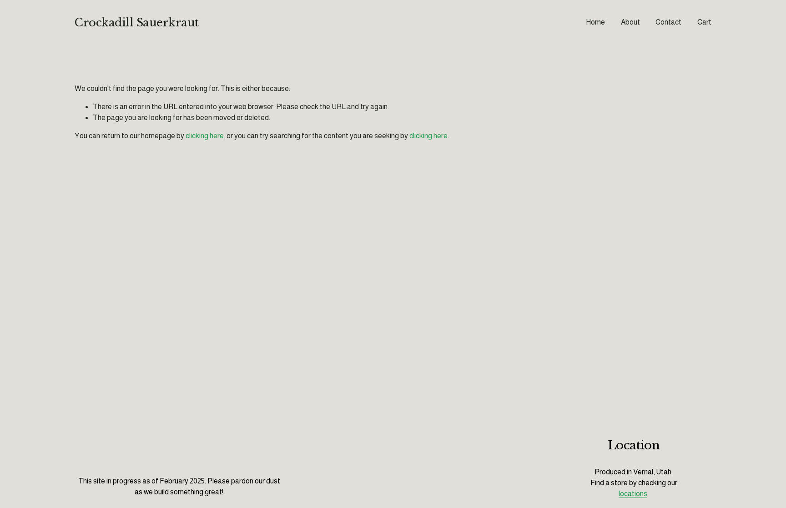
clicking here (205, 136)
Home (595, 22)
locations (633, 494)
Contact (668, 22)
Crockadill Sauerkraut (137, 22)
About (630, 22)
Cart (704, 22)
